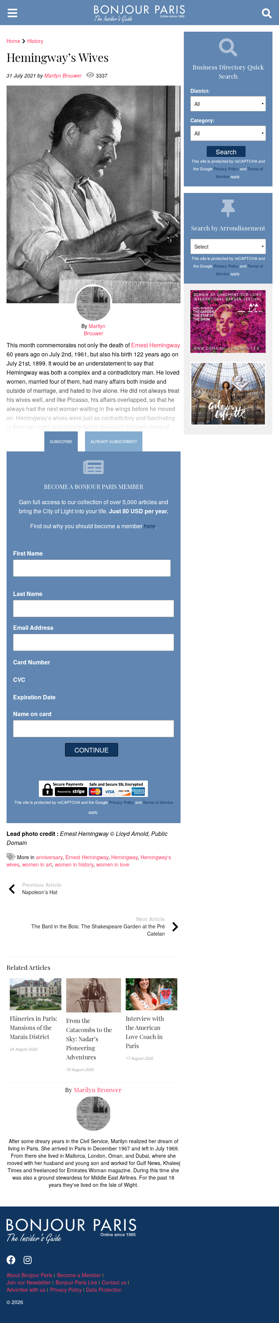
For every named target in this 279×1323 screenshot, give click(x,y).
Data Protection (104, 1289)
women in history (74, 864)
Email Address (33, 627)
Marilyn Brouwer (63, 75)
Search (226, 151)
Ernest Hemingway (155, 345)
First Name (28, 553)
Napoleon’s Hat (41, 888)
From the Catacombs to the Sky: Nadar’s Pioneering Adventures (89, 1038)
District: (200, 90)
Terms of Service (158, 802)
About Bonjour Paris (29, 1275)
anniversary (49, 857)
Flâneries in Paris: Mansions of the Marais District (33, 1027)
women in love (112, 864)
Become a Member (79, 1275)
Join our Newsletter (29, 1282)
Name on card (32, 714)
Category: (202, 120)
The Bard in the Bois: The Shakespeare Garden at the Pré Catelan (98, 926)
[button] (35, 1027)
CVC (19, 679)
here (149, 526)
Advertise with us (26, 1289)
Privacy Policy (121, 802)
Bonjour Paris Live (76, 1282)
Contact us (114, 1282)
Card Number (31, 662)
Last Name (28, 593)
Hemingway (124, 857)
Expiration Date (34, 697)
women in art (37, 864)
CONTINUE (91, 749)
